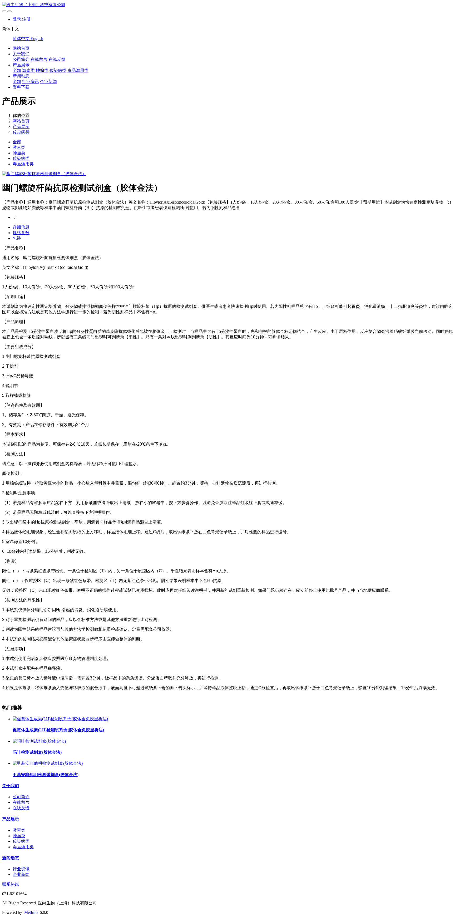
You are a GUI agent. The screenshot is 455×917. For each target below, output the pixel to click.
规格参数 (21, 232)
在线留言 (39, 59)
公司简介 (21, 59)
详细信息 (21, 227)
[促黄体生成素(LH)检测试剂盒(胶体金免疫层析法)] (60, 719)
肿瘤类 (42, 70)
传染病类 (58, 70)
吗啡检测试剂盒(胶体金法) (37, 752)
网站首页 (21, 48)
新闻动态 (21, 76)
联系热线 (10, 884)
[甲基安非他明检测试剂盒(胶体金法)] (48, 763)
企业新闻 (48, 81)
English (37, 38)
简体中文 (22, 38)
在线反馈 (56, 59)
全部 (17, 70)
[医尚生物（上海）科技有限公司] (227, 5)
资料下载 (21, 87)
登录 (17, 19)
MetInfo (31, 912)
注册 (26, 19)
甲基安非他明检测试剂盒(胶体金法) (45, 774)
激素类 (28, 70)
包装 (17, 238)
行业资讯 (30, 81)
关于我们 (21, 54)
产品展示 (21, 65)
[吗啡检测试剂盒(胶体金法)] (39, 741)
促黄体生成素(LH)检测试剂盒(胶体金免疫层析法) (58, 730)
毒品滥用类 (77, 70)
